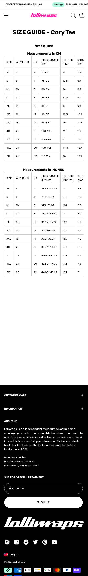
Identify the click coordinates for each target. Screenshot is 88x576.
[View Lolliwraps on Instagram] (7, 542)
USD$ (12, 554)
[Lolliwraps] (44, 15)
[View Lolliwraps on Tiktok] (17, 542)
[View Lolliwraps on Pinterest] (45, 542)
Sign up (43, 502)
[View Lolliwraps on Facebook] (26, 542)
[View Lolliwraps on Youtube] (54, 542)
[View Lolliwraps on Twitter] (35, 542)
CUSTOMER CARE (15, 395)
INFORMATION (13, 408)
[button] (73, 15)
